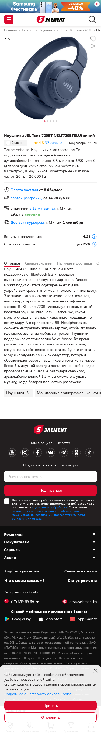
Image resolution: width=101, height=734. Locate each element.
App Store (54, 618)
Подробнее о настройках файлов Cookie (37, 694)
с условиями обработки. (50, 507)
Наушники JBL (18, 392)
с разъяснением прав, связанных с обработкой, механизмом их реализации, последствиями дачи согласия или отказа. (50, 512)
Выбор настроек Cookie (21, 592)
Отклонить (50, 717)
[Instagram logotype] (24, 452)
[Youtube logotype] (12, 452)
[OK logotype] (76, 452)
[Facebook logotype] (37, 452)
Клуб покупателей (21, 571)
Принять (50, 705)
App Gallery (87, 618)
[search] (91, 19)
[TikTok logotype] (89, 452)
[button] (44, 121)
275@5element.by (83, 601)
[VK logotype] (50, 452)
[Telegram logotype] (63, 452)
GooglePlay (21, 618)
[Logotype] (50, 19)
